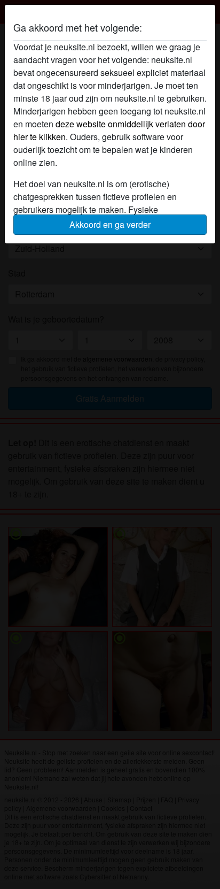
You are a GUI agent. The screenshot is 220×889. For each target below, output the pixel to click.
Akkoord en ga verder (110, 224)
